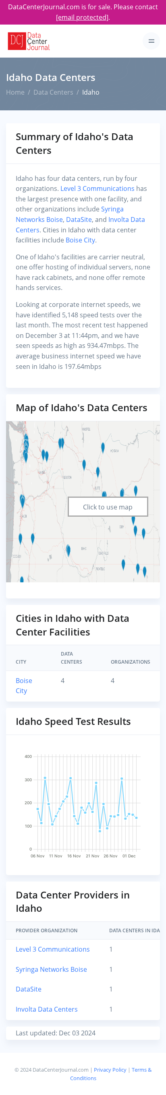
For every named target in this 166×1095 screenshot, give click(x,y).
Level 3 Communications (97, 188)
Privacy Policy (110, 1069)
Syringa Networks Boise (51, 969)
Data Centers (53, 92)
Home (15, 92)
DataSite (79, 219)
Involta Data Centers (47, 1009)
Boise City (80, 240)
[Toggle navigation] (151, 41)
